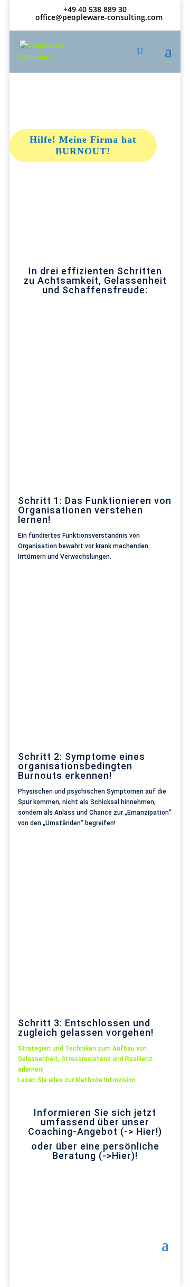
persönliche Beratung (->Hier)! (105, 1151)
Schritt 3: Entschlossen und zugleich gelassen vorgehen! (86, 1027)
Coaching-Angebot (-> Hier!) (95, 1131)
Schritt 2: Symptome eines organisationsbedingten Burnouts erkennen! (81, 766)
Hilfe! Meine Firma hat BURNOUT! (83, 145)
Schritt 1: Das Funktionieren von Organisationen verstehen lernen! (95, 510)
